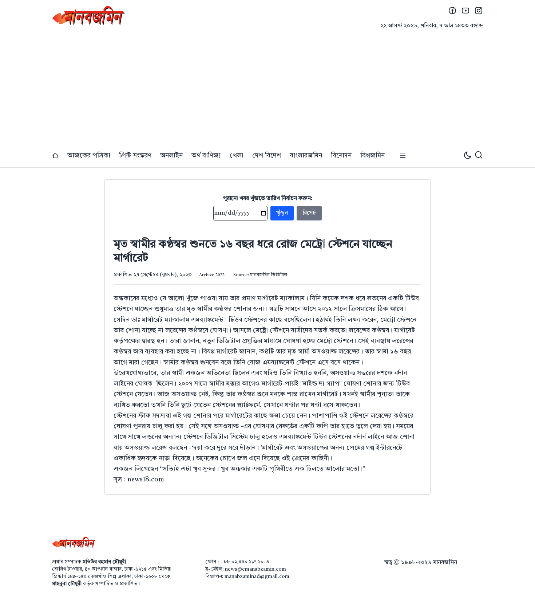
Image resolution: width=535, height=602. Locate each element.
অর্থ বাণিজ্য (206, 155)
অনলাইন (171, 155)
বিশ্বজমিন (372, 155)
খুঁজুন (282, 213)
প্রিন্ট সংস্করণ (135, 155)
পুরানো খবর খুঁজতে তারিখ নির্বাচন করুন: (267, 199)
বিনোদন (341, 155)
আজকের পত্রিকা (88, 155)
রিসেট (309, 213)
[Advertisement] (267, 89)
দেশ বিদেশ (266, 155)
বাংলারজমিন (306, 155)
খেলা (236, 155)
